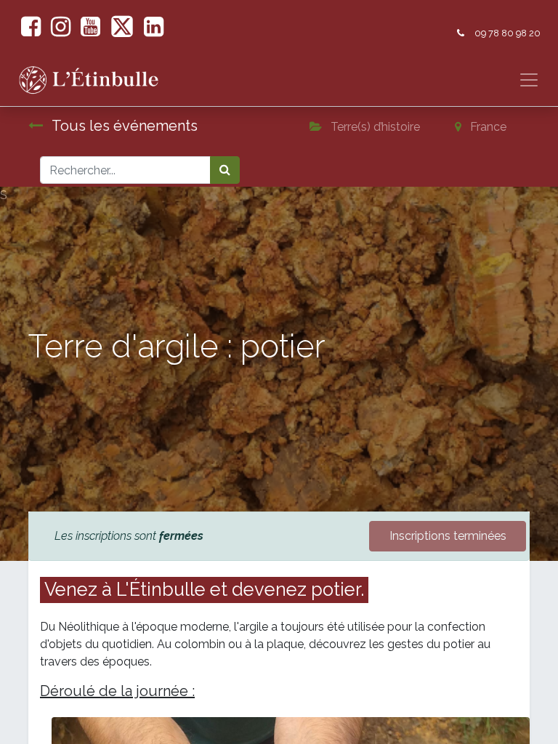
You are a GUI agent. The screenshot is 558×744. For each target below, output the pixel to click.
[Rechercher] (225, 170)
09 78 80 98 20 (507, 33)
